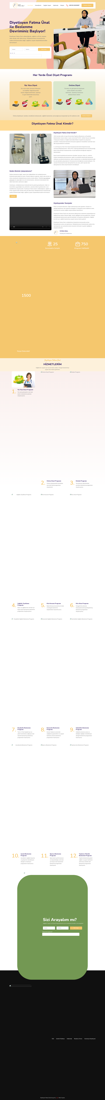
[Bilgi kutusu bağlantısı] (72, 5)
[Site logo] (18, 5)
